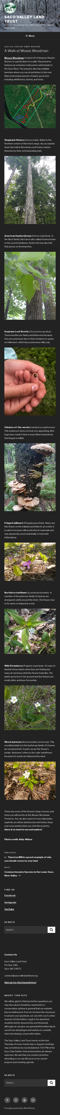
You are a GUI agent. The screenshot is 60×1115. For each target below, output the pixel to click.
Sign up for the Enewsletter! (20, 982)
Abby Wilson (32, 47)
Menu (32, 36)
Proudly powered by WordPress (19, 1108)
